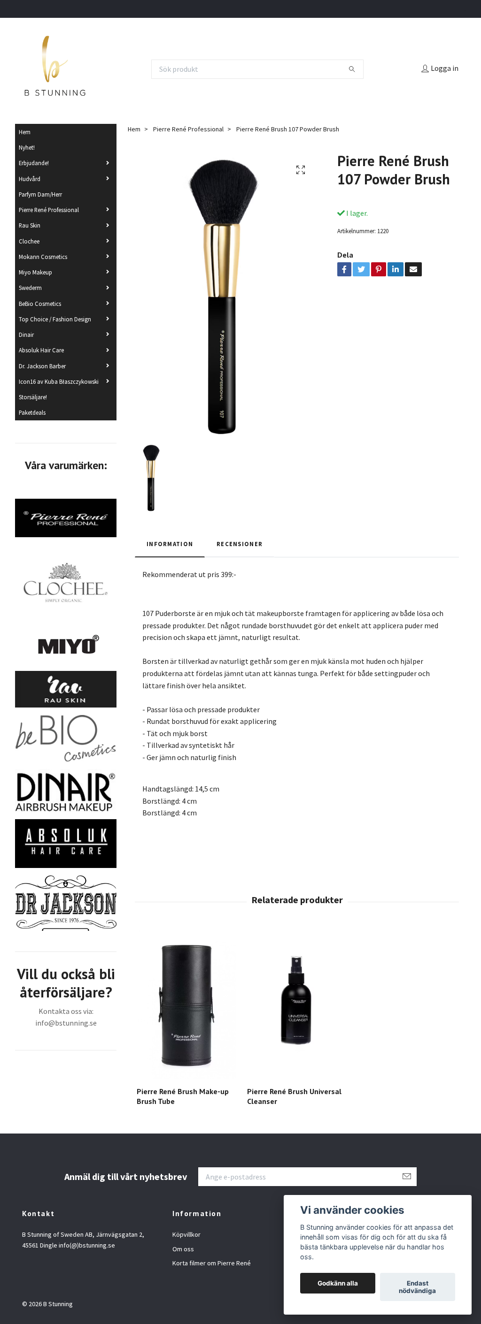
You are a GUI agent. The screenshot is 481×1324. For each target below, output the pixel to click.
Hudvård (29, 179)
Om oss (183, 1249)
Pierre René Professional (49, 209)
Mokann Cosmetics (43, 256)
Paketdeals (32, 412)
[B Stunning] (55, 69)
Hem (25, 132)
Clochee (29, 241)
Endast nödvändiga (417, 1286)
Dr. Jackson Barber (42, 366)
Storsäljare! (33, 397)
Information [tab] (170, 544)
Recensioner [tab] (240, 544)
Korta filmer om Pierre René (211, 1263)
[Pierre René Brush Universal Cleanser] (297, 1004)
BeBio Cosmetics (40, 303)
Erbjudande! (34, 163)
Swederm (30, 287)
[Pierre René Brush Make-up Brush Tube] (186, 1004)
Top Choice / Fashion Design (55, 319)
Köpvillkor (186, 1234)
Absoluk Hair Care (41, 350)
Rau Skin (29, 225)
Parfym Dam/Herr (40, 194)
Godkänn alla (338, 1283)
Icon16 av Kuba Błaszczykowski (59, 381)
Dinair (26, 334)
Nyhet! (27, 147)
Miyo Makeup (35, 272)
